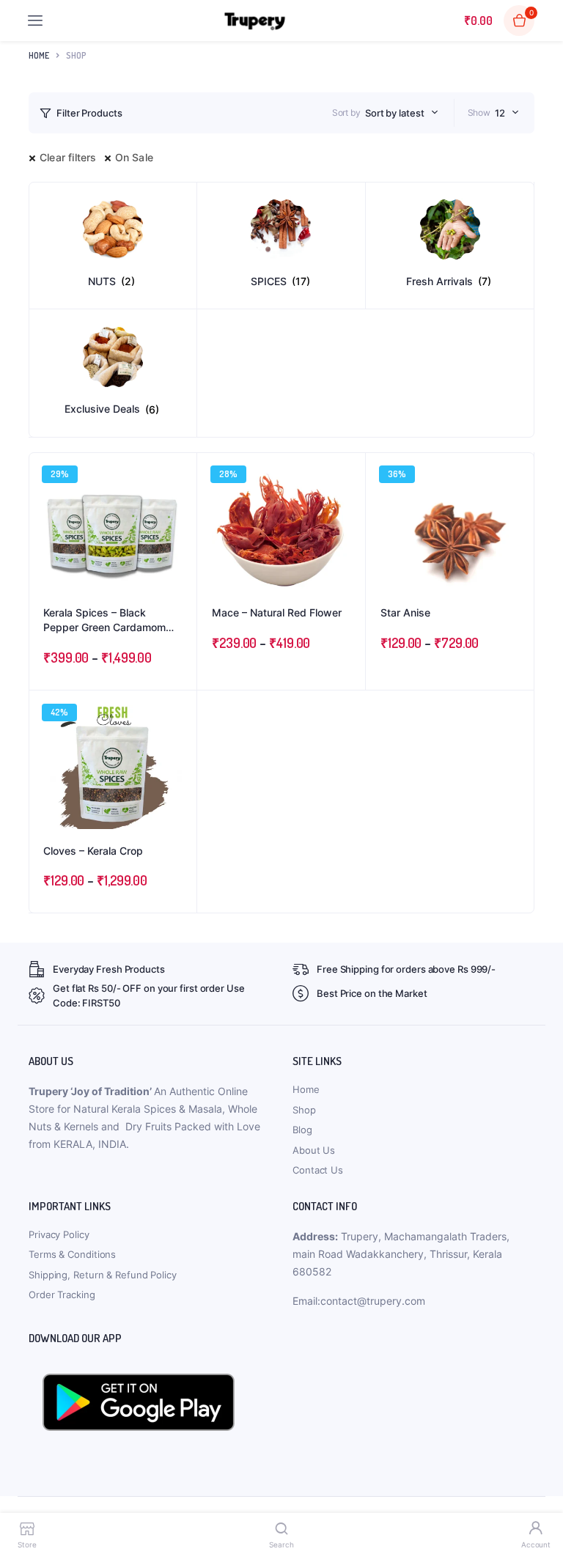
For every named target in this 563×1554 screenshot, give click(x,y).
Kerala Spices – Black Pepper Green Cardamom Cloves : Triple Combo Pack (109, 620)
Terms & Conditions (72, 1254)
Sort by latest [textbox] (394, 113)
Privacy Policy (59, 1234)
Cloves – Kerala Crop (93, 850)
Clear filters (68, 157)
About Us (313, 1150)
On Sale (134, 157)
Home (39, 55)
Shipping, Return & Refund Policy (103, 1275)
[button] (178, 511)
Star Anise (405, 612)
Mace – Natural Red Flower (277, 612)
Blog (302, 1129)
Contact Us (317, 1170)
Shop (304, 1110)
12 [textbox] (500, 113)
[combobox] (402, 113)
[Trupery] (254, 21)
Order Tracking (62, 1294)
